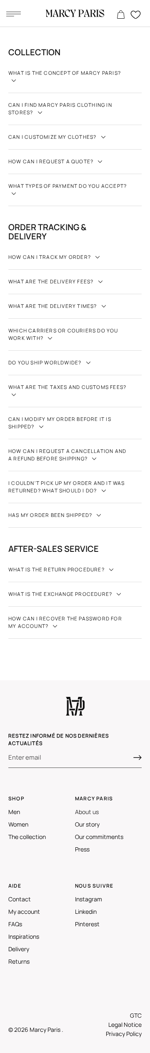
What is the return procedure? (57, 569)
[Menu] (13, 14)
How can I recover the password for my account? (65, 622)
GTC (136, 1015)
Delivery (18, 949)
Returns (19, 961)
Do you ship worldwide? (45, 362)
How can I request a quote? (51, 161)
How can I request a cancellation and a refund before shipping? (67, 455)
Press (82, 849)
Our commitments (99, 837)
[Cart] (121, 15)
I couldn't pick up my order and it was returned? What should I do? (66, 487)
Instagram (88, 899)
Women (18, 824)
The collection (27, 837)
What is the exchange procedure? (60, 594)
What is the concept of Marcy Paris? (64, 72)
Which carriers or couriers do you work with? (63, 334)
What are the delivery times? (53, 306)
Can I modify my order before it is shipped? (59, 423)
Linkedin (86, 911)
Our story (87, 824)
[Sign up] (137, 757)
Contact (19, 899)
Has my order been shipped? (50, 515)
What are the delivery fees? (51, 281)
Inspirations (23, 936)
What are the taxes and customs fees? (67, 387)
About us (87, 812)
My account (24, 911)
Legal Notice (125, 1024)
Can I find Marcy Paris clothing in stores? (60, 108)
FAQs (15, 924)
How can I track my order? (50, 257)
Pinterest (87, 924)
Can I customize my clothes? (53, 136)
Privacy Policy (124, 1034)
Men (14, 812)
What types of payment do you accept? (67, 185)
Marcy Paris (46, 1029)
